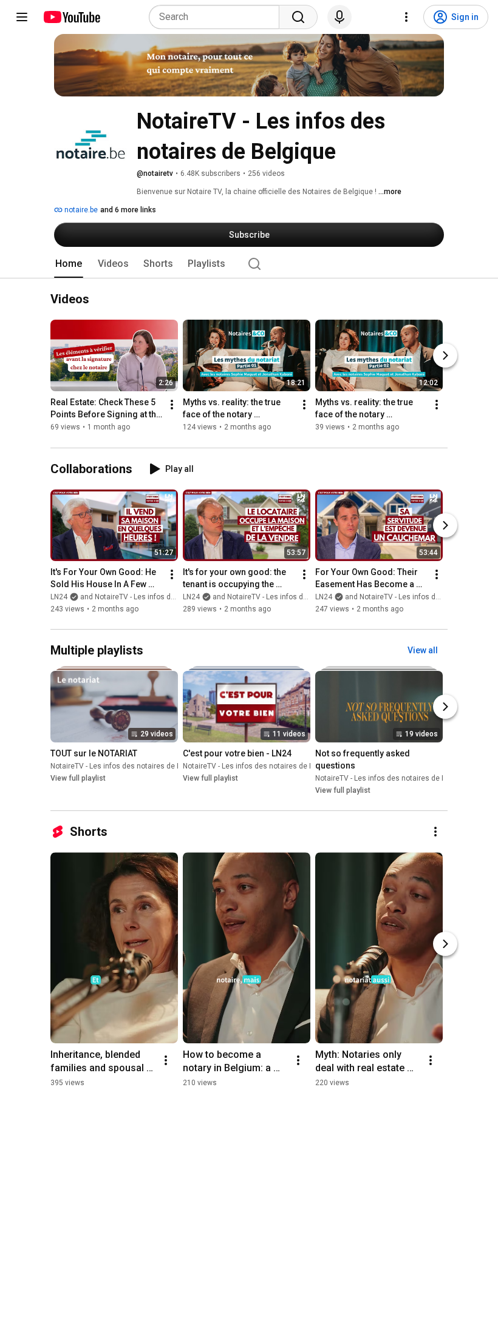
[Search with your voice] (339, 17)
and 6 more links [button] (128, 210)
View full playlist (78, 778)
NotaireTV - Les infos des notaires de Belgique (128, 766)
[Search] (298, 17)
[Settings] (406, 17)
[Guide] (22, 17)
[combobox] (217, 17)
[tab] (68, 263)
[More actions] (172, 405)
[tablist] (249, 263)
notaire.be (80, 210)
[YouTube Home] (71, 17)
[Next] (445, 356)
